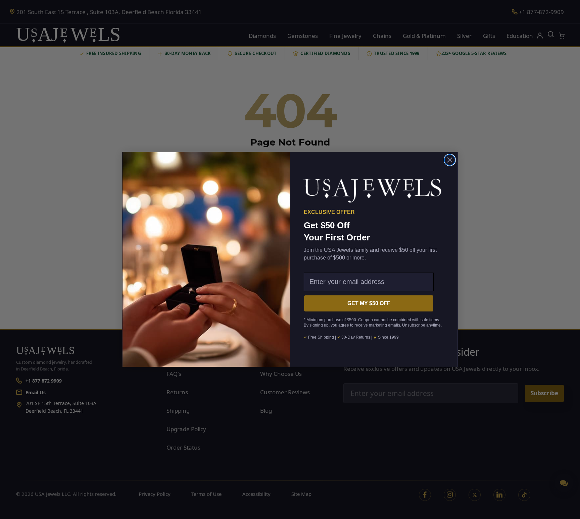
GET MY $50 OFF (368, 303)
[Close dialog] (449, 160)
